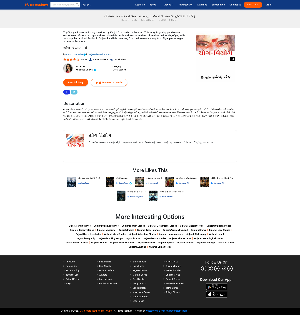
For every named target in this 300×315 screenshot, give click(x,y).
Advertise (202, 4)
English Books (139, 261)
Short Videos (105, 279)
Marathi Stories (173, 270)
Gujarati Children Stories (219, 226)
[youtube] (223, 268)
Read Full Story (75, 82)
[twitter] (217, 268)
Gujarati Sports (166, 242)
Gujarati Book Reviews (77, 242)
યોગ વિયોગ (100, 135)
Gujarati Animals (185, 242)
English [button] (85, 4)
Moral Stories (119, 69)
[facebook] (203, 268)
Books (153, 4)
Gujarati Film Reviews (180, 238)
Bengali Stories (173, 279)
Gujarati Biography (86, 238)
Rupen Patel (124, 183)
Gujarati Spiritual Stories (106, 226)
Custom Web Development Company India (166, 311)
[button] (77, 4)
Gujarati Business (146, 242)
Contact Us (235, 4)
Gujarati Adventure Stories (142, 234)
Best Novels (105, 266)
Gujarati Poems (126, 230)
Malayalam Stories (175, 283)
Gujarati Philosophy (196, 234)
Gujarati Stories (173, 266)
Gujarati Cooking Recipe (111, 238)
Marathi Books (140, 275)
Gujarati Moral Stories (100, 54)
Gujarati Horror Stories (155, 238)
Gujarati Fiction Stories (133, 226)
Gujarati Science (226, 242)
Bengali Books (139, 288)
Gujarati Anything (137, 247)
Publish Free (253, 4)
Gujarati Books (140, 270)
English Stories (173, 275)
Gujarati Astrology (206, 242)
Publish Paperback (108, 283)
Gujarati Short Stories (80, 226)
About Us (140, 4)
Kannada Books (140, 296)
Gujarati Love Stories (219, 230)
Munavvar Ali (153, 183)
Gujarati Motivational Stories (162, 226)
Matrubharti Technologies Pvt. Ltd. (97, 311)
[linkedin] (230, 268)
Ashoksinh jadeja (136, 197)
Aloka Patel (84, 183)
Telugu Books (139, 283)
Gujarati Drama (198, 230)
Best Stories (105, 261)
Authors (103, 275)
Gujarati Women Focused (175, 230)
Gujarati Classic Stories (191, 226)
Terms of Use (72, 275)
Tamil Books (138, 279)
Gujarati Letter (133, 238)
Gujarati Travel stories (148, 230)
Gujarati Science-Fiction (122, 242)
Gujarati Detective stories (88, 234)
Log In (268, 4)
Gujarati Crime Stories (160, 247)
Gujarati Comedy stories (82, 230)
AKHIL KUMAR (167, 197)
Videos (168, 4)
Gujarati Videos (106, 270)
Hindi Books (138, 266)
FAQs (68, 283)
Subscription (218, 4)
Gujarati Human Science (171, 234)
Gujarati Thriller (99, 242)
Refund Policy (72, 279)
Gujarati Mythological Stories (208, 238)
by (79, 183)
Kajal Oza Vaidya (74, 54)
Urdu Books (138, 301)
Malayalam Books (141, 292)
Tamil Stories (172, 288)
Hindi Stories (172, 261)
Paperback (184, 4)
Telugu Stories (173, 292)
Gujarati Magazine (106, 230)
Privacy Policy (72, 270)
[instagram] (210, 268)
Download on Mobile (112, 82)
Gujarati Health (217, 234)
